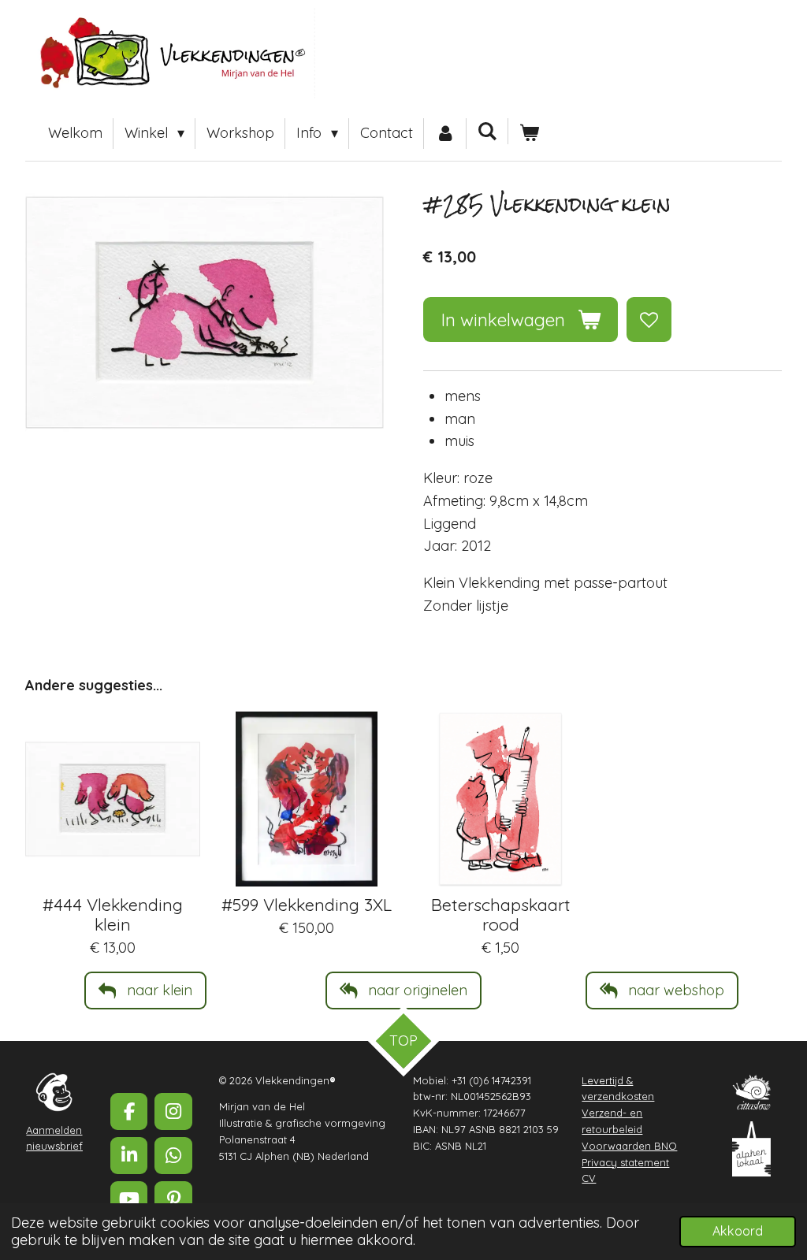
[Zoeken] (487, 131)
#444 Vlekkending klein (113, 914)
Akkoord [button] (737, 1231)
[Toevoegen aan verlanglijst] (649, 319)
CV (589, 1178)
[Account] (445, 133)
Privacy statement (625, 1162)
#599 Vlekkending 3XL (306, 904)
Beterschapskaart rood (501, 914)
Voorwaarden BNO (629, 1145)
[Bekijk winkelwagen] (529, 133)
